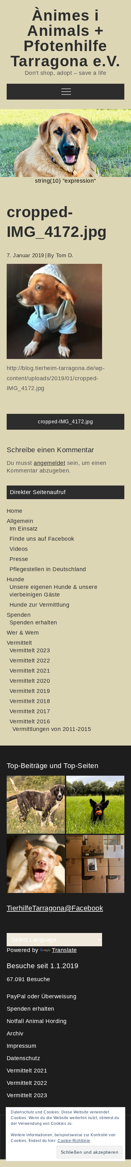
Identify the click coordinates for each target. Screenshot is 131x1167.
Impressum (22, 1046)
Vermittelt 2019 (30, 691)
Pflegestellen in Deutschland (48, 569)
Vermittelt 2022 (30, 660)
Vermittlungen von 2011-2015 (51, 729)
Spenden (19, 615)
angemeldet (49, 463)
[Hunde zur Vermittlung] (95, 805)
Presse (19, 559)
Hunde (15, 579)
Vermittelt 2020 (30, 681)
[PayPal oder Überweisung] (36, 864)
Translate (64, 950)
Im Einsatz (24, 528)
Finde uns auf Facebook (42, 539)
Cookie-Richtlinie (74, 1140)
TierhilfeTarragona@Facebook (55, 908)
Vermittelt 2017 (30, 711)
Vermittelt (19, 643)
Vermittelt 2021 (30, 671)
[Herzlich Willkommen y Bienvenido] (36, 805)
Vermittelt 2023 (30, 650)
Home (15, 511)
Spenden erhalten (33, 622)
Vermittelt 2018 (30, 701)
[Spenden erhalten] (95, 864)
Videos (19, 549)
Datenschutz (23, 1058)
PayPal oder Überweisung (42, 996)
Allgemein (20, 521)
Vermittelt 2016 (30, 721)
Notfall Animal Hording (37, 1021)
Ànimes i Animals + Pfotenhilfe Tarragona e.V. (65, 38)
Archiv (15, 1033)
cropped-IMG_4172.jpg (65, 421)
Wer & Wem (23, 632)
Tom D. (65, 255)
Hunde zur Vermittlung (40, 605)
